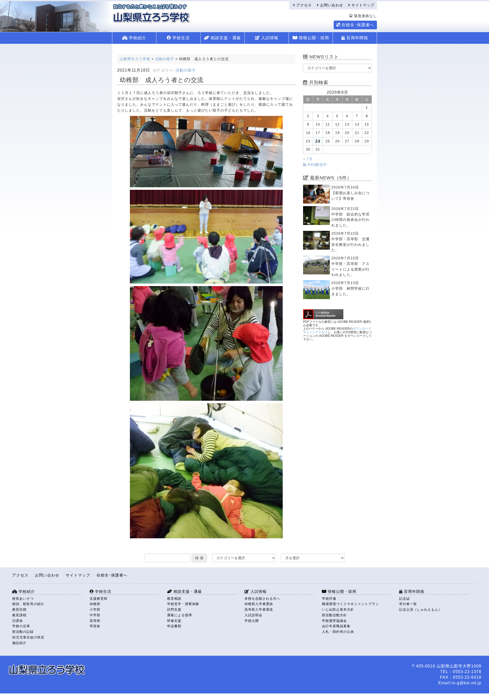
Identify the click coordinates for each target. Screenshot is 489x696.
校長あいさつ (23, 598)
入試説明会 (253, 615)
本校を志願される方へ (262, 598)
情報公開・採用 (313, 38)
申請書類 (174, 626)
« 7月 (308, 159)
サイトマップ (362, 5)
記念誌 (404, 598)
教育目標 (19, 609)
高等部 (95, 621)
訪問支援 (174, 609)
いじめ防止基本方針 (338, 609)
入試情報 (269, 38)
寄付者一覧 (408, 604)
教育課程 (19, 615)
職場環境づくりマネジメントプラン (350, 604)
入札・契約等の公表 (338, 632)
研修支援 (174, 621)
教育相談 (174, 598)
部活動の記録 (23, 632)
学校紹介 (137, 38)
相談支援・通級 (225, 38)
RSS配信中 (316, 165)
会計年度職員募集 (336, 626)
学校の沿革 (21, 626)
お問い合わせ (331, 5)
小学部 (95, 609)
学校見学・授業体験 (183, 604)
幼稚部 (95, 604)
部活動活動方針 (334, 615)
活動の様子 (185, 70)
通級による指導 (179, 615)
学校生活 (180, 38)
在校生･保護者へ (357, 25)
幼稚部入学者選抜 (258, 604)
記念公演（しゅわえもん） (420, 609)
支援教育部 (98, 598)
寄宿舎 (95, 626)
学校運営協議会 (334, 621)
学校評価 (329, 598)
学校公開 (251, 621)
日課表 (17, 621)
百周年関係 (356, 38)
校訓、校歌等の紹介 (28, 604)
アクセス (303, 5)
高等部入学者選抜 (258, 609)
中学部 (95, 615)
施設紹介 (19, 643)
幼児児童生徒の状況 (28, 637)
